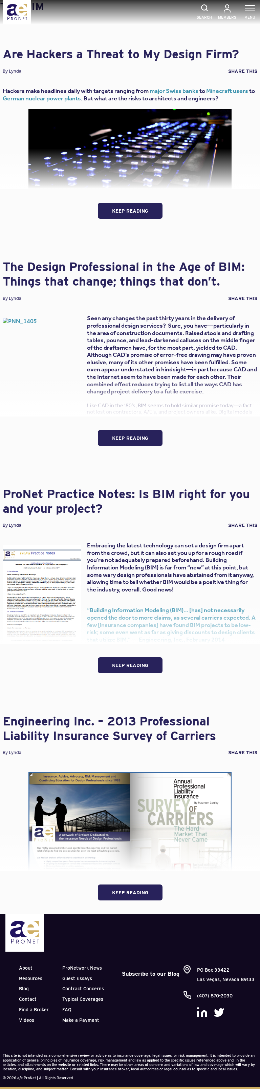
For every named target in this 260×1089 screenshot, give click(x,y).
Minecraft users (227, 91)
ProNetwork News (82, 968)
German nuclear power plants (42, 98)
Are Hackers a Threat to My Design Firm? (121, 53)
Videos (26, 1020)
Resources (30, 978)
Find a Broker (34, 1009)
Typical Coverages (82, 999)
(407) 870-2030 (215, 995)
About (25, 968)
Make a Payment (80, 1020)
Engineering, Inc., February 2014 (182, 639)
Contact (28, 999)
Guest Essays (77, 978)
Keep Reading (130, 211)
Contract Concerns (83, 988)
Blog (24, 988)
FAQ (66, 1009)
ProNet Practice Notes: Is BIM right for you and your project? (126, 501)
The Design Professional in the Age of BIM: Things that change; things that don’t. (124, 274)
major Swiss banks (174, 91)
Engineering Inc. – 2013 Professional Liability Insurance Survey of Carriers (109, 728)
